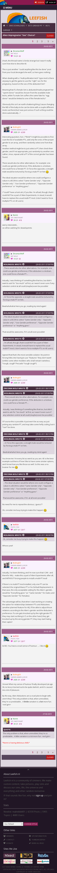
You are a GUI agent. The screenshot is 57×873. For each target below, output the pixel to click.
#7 (54, 558)
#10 (53, 714)
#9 (54, 670)
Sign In (40, 2)
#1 (54, 46)
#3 (54, 210)
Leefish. (36, 867)
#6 (54, 520)
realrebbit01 (18, 811)
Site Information (38, 836)
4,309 (22, 132)
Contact (10, 839)
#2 (54, 122)
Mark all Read (37, 843)
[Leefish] (28, 17)
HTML (41, 867)
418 (20, 220)
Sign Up (52, 2)
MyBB (13, 867)
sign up (39, 795)
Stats (6, 805)
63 (19, 56)
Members (10, 836)
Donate (9, 843)
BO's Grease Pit (35, 25)
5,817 (22, 530)
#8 (54, 631)
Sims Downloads (17, 25)
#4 (54, 249)
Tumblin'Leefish (38, 839)
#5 (54, 373)
